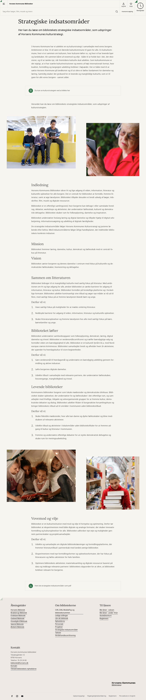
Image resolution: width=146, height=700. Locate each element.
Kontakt (14, 666)
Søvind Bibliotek (17, 624)
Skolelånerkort (106, 615)
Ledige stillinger (61, 615)
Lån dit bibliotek (61, 618)
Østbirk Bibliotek (17, 627)
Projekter (59, 627)
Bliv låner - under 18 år (109, 613)
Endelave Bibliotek (18, 615)
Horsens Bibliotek (18, 610)
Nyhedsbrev (60, 621)
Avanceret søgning (127, 12)
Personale (59, 624)
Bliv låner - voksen (107, 610)
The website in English (127, 696)
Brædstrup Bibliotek (19, 613)
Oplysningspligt (79, 696)
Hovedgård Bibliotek (19, 621)
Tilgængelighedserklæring (96, 696)
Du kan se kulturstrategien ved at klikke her (52, 90)
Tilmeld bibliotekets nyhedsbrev (23, 669)
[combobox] (60, 11)
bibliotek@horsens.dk (19, 663)
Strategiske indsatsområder (66, 630)
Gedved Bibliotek (17, 618)
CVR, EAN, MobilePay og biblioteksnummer (64, 611)
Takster (58, 632)
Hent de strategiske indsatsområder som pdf (53, 586)
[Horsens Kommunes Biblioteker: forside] (123, 684)
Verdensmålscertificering (65, 635)
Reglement (104, 618)
